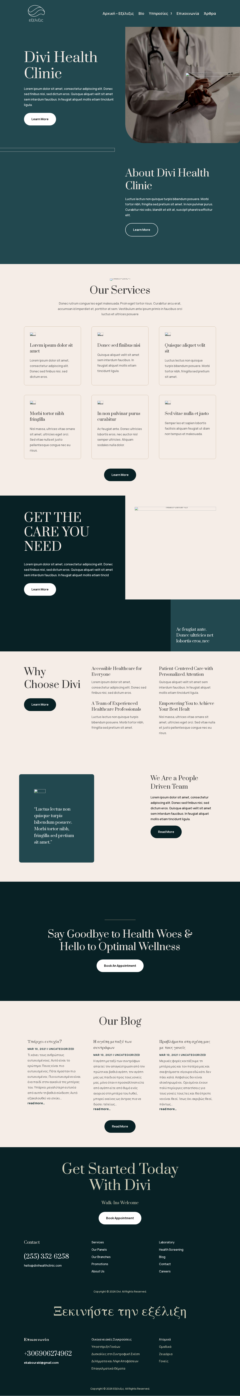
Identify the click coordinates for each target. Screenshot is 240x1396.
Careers (165, 1271)
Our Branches (101, 1257)
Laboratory (167, 1242)
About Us (98, 1271)
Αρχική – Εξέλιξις (118, 14)
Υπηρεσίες (158, 14)
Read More (166, 832)
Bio (141, 14)
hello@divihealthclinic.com (43, 1265)
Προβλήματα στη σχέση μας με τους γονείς (184, 1044)
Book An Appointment (120, 966)
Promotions (100, 1264)
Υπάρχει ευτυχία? (45, 1041)
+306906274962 (48, 1354)
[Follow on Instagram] (43, 1277)
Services (98, 1242)
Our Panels (99, 1249)
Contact (165, 1264)
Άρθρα (210, 14)
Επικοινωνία (188, 14)
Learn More (40, 119)
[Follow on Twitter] (35, 1277)
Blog (162, 1257)
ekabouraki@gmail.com (41, 1363)
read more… (36, 1103)
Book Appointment (120, 1218)
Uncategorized (61, 1049)
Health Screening (171, 1249)
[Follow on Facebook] (27, 1277)
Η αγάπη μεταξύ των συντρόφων (112, 1044)
